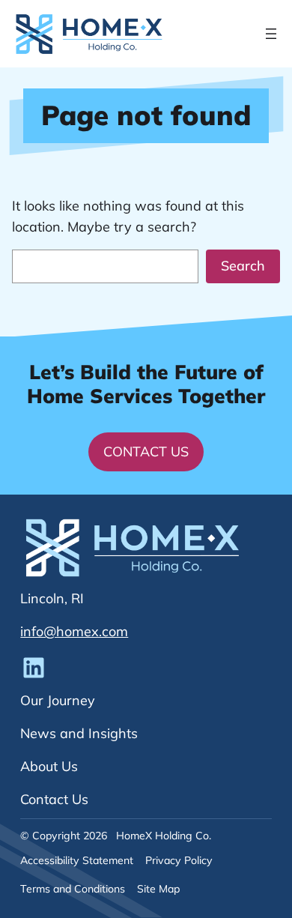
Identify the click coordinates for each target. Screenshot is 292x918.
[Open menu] (271, 34)
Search (243, 265)
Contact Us (146, 451)
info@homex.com (74, 631)
